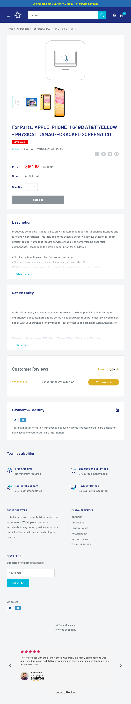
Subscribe (18, 582)
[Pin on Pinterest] (103, 153)
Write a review (104, 381)
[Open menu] (8, 15)
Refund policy (79, 538)
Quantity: (17, 187)
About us (76, 516)
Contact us (77, 522)
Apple (15, 148)
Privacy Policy (79, 527)
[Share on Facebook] (97, 153)
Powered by (103, 369)
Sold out (38, 199)
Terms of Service (81, 544)
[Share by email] (116, 153)
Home (10, 28)
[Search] (102, 15)
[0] (121, 15)
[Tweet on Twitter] (110, 153)
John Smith (36, 672)
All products (23, 28)
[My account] (114, 15)
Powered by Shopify (65, 629)
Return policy (79, 533)
